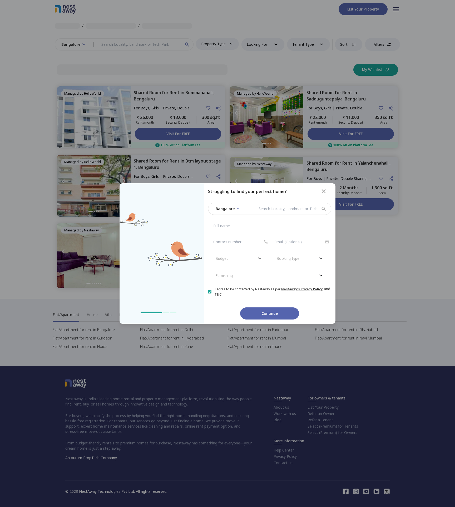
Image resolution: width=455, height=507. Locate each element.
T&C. (218, 294)
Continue (269, 313)
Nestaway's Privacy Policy (302, 289)
